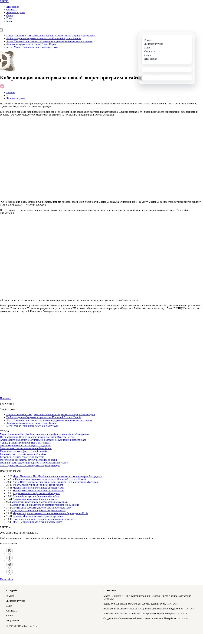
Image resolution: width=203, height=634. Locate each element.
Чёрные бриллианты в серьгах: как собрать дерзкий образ (134, 603)
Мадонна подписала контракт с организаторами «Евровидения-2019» (50, 513)
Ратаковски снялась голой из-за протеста (22, 457)
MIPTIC (4, 1)
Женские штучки (15, 12)
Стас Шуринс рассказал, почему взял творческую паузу (30, 465)
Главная (10, 92)
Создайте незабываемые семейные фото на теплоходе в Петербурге (139, 618)
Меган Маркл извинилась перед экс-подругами (32, 47)
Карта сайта (6, 579)
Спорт (9, 15)
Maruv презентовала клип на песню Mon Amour (26, 448)
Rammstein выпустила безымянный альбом (23, 454)
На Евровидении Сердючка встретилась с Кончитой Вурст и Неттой (43, 38)
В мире (10, 18)
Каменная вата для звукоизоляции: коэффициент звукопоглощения (139, 613)
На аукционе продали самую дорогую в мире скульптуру (44, 519)
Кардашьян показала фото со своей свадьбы (23, 451)
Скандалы (11, 9)
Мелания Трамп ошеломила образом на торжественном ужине (34, 462)
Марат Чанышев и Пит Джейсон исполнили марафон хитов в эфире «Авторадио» (50, 35)
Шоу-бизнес (12, 6)
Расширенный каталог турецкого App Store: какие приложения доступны (143, 608)
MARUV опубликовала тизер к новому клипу (37, 522)
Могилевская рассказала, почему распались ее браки (28, 459)
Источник (5, 398)
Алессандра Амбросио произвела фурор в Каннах (38, 510)
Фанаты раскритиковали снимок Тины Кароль (31, 44)
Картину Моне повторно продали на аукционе (38, 516)
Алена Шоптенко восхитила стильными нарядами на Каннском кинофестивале (49, 41)
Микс (9, 21)
